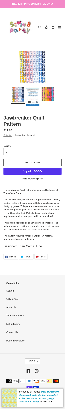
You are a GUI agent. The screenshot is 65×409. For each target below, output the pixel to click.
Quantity (7, 146)
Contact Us (12, 332)
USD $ (31, 361)
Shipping (7, 135)
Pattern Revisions (15, 340)
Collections (12, 299)
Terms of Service (15, 315)
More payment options (32, 179)
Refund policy (13, 324)
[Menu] (59, 27)
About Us (11, 307)
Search (10, 290)
